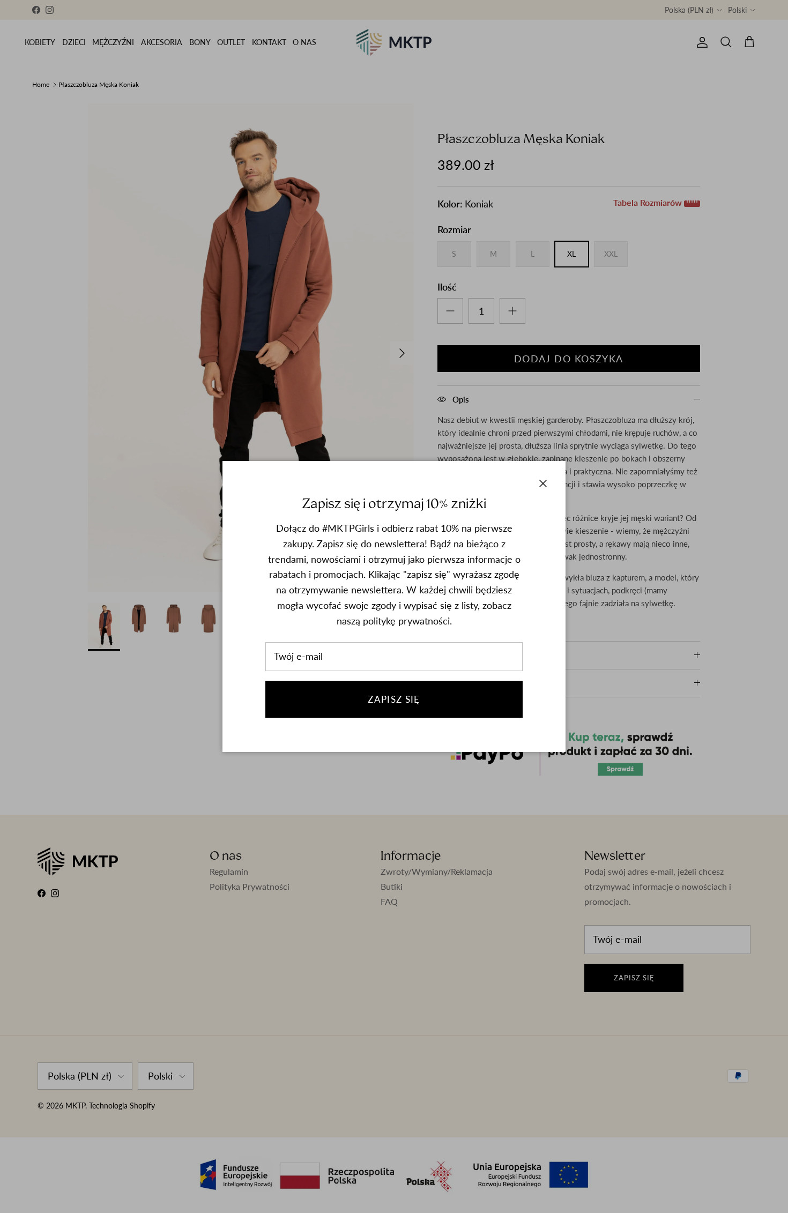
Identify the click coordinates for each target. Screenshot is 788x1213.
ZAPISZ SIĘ (394, 699)
